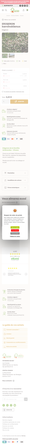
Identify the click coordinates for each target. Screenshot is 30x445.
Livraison (15, 111)
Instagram (22, 6)
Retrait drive (15, 306)
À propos (15, 291)
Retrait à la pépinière (15, 118)
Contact (15, 313)
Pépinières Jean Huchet (15, 10)
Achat (15, 133)
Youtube (27, 6)
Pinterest (25, 6)
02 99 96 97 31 (8, 5)
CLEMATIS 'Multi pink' (14, 223)
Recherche (6, 10)
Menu (3, 10)
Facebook (20, 6)
